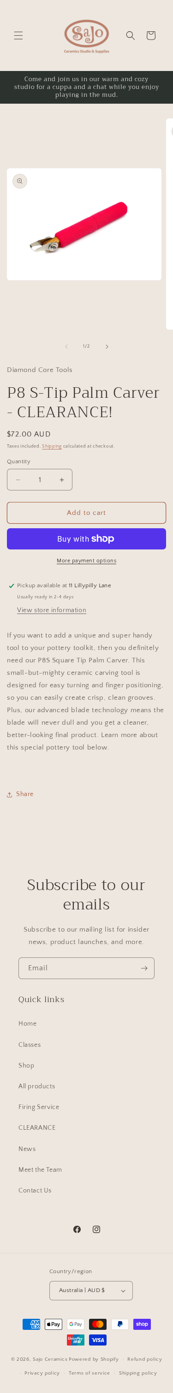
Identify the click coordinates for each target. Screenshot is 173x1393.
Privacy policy (42, 1373)
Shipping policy (138, 1373)
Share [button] (25, 794)
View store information (51, 610)
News (27, 1149)
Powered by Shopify (94, 1359)
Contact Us (35, 1190)
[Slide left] (66, 346)
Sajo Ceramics (50, 1359)
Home (27, 1023)
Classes (29, 1045)
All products (36, 1086)
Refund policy (144, 1359)
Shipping (52, 446)
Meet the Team (40, 1170)
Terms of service (89, 1373)
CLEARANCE (36, 1128)
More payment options (86, 561)
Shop (26, 1065)
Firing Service (38, 1107)
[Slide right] (107, 346)
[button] (18, 35)
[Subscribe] (144, 968)
